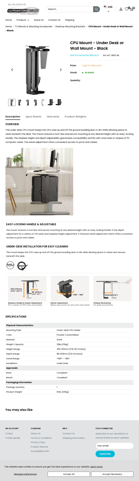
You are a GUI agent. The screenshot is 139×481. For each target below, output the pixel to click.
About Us (39, 20)
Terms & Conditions (41, 438)
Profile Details (12, 438)
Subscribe (105, 453)
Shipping (69, 20)
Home (8, 20)
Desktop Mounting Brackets (70, 26)
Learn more (96, 466)
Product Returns (39, 446)
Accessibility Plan (40, 451)
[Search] (96, 9)
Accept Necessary (112, 474)
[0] (131, 9)
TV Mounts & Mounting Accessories (33, 26)
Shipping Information (74, 438)
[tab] (12, 117)
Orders (9, 433)
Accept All (68, 474)
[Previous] (12, 70)
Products (21, 20)
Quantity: (75, 80)
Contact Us (54, 20)
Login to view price (92, 65)
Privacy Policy (38, 442)
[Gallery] (36, 74)
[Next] (61, 70)
